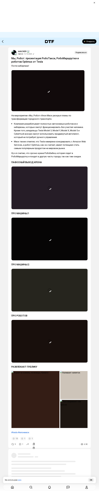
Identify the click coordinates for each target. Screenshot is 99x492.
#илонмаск (23, 432)
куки (19, 480)
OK (91, 480)
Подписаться (81, 52)
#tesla (14, 432)
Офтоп (20, 54)
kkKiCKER (22, 51)
